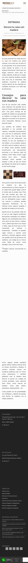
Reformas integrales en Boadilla (9, 505)
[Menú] (24, 3)
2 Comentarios (18, 33)
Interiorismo (5, 498)
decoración (11, 35)
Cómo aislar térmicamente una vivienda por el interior (13, 537)
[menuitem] (24, 3)
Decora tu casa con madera (14, 28)
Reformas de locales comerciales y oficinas (12, 500)
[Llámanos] (3, 560)
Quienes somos (5, 491)
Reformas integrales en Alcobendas (10, 508)
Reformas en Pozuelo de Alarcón (9, 496)
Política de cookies (16, 559)
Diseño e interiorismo (19, 35)
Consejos (5, 35)
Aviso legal (12, 559)
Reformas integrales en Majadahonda (10, 503)
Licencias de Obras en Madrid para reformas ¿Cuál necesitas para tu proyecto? (12, 533)
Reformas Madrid (6, 493)
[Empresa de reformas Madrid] (11, 3)
